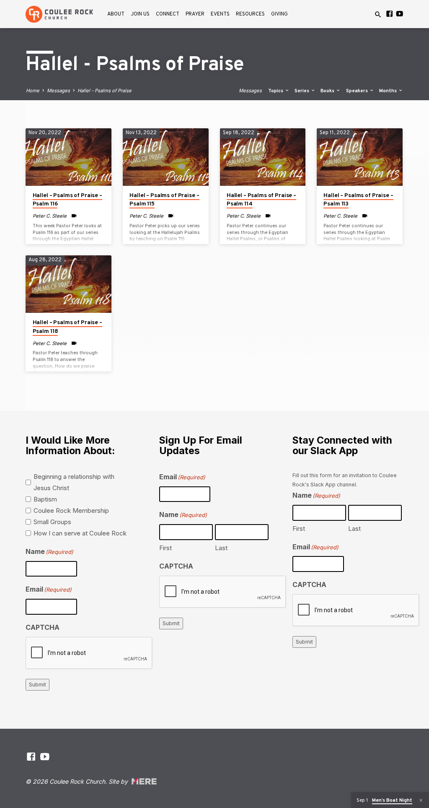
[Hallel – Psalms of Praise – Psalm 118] (68, 283)
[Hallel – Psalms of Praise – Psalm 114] (263, 156)
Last (221, 548)
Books (328, 91)
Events (220, 14)
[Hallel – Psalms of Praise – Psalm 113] (360, 156)
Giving (279, 14)
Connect (167, 14)
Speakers (357, 91)
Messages (58, 91)
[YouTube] (399, 14)
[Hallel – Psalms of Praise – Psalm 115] (166, 156)
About (115, 14)
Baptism (45, 499)
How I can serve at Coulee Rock (80, 533)
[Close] (421, 800)
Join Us (140, 14)
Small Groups (52, 522)
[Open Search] (378, 15)
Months (388, 91)
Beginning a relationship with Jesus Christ (74, 482)
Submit (37, 684)
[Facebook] (389, 14)
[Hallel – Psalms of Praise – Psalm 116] (68, 156)
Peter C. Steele (50, 216)
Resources (250, 14)
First (165, 548)
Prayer (195, 14)
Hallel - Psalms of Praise (105, 91)
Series (302, 91)
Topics (276, 91)
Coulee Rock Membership (71, 510)
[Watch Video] (74, 216)
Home (32, 91)
